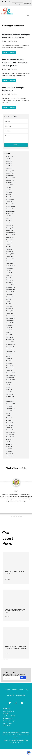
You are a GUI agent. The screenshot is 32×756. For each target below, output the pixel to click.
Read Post (7, 579)
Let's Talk (16, 145)
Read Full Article (9, 53)
